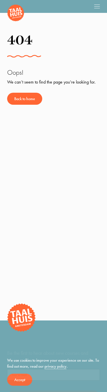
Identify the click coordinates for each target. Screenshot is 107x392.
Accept (19, 379)
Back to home (24, 98)
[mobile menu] (97, 6)
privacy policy (55, 366)
